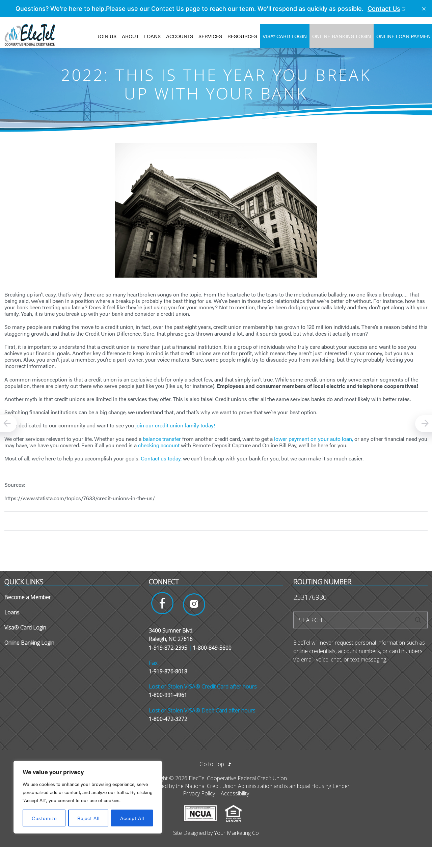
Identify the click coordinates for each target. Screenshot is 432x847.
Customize (44, 818)
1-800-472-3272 (168, 719)
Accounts (179, 35)
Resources (242, 35)
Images (162, 603)
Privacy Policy (199, 793)
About (130, 35)
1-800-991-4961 (168, 695)
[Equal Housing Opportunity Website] (236, 808)
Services (210, 35)
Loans (152, 35)
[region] (88, 797)
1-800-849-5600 (212, 647)
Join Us (107, 35)
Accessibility (235, 793)
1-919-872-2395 (168, 647)
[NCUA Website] (204, 808)
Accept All (132, 818)
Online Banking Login (341, 35)
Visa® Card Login (285, 35)
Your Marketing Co (236, 833)
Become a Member (27, 597)
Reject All (88, 818)
